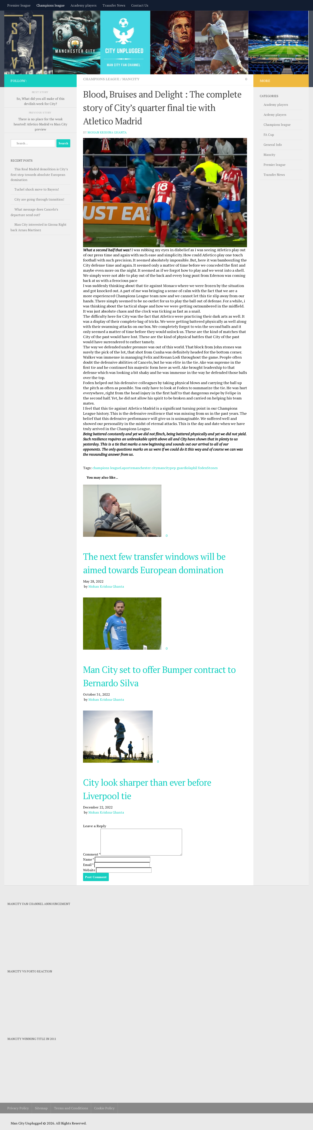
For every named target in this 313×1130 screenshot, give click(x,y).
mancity (163, 467)
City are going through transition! (39, 199)
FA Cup (269, 134)
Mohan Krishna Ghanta (107, 132)
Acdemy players (275, 114)
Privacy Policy (18, 1108)
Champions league (50, 5)
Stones (212, 467)
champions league (106, 467)
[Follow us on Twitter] (67, 80)
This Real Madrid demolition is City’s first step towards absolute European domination (39, 174)
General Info (273, 144)
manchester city (144, 467)
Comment (92, 854)
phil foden (199, 467)
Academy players (83, 5)
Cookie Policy (104, 1108)
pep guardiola (180, 467)
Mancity (130, 79)
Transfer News (113, 5)
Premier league (18, 5)
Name (88, 859)
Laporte (126, 467)
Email (88, 864)
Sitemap (41, 1108)
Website (89, 870)
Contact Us (139, 5)
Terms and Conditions (71, 1108)
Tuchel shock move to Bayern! (36, 189)
